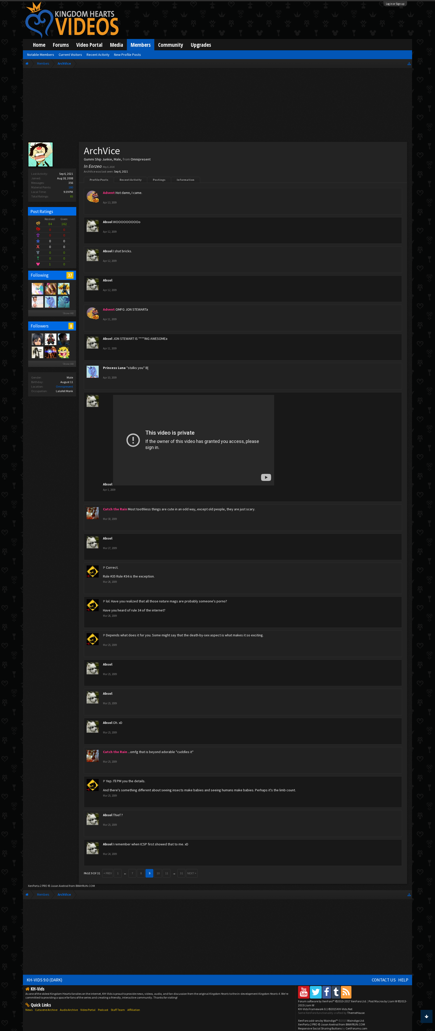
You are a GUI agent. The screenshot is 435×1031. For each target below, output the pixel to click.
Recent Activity (130, 180)
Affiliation (133, 1010)
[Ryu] (37, 352)
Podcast (103, 1010)
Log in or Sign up (395, 4)
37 (70, 275)
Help (403, 980)
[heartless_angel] (63, 352)
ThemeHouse (356, 1013)
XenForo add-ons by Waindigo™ (318, 1020)
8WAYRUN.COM (85, 886)
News (28, 1010)
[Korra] (63, 302)
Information (185, 180)
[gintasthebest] (50, 288)
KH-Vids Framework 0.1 (325, 1009)
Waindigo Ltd (355, 1020)
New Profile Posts (127, 54)
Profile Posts (99, 180)
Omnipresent (64, 386)
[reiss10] (50, 339)
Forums (61, 44)
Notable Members (40, 54)
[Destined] (37, 302)
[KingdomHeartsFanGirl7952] (37, 339)
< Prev (107, 873)
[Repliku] (63, 288)
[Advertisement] (217, 106)
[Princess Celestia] (37, 288)
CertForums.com (356, 1028)
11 (166, 873)
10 (158, 873)
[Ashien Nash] (63, 339)
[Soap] (50, 352)
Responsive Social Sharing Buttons (320, 1028)
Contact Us (384, 980)
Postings (159, 180)
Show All (68, 313)
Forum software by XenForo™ (332, 1001)
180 (70, 187)
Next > (191, 873)
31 (181, 873)
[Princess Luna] (50, 302)
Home (39, 44)
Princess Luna (114, 367)
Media (116, 44)
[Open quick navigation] (409, 63)
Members (141, 44)
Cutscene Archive (46, 1010)
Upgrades (201, 44)
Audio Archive (69, 1010)
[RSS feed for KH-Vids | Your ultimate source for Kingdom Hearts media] (346, 992)
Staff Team (118, 1010)
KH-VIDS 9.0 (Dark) (44, 980)
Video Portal (89, 44)
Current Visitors (70, 54)
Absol (107, 222)
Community (170, 44)
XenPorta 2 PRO (37, 886)
